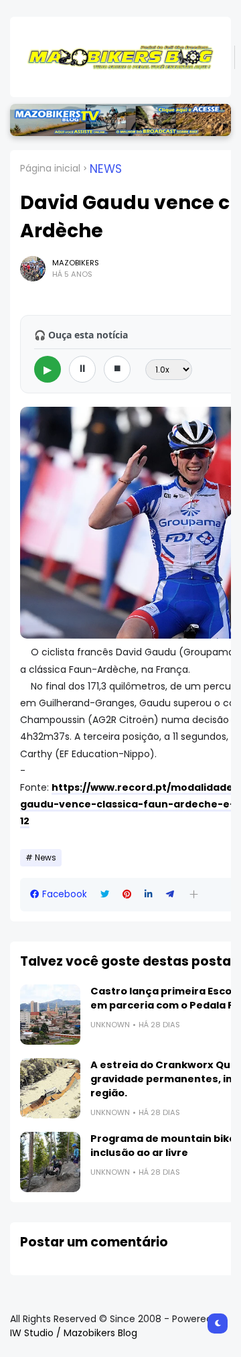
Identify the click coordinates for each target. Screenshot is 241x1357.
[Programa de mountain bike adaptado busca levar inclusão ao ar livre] (50, 1162)
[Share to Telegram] (170, 894)
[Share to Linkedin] (149, 894)
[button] (193, 894)
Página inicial (50, 168)
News (106, 169)
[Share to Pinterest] (127, 894)
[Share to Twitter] (104, 894)
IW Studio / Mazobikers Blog (73, 1333)
